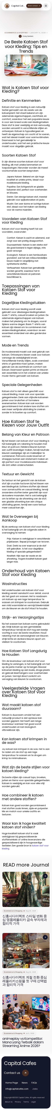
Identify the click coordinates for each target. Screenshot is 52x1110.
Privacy (18, 1102)
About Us (8, 1102)
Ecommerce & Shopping (16, 33)
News (25, 1082)
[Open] (45, 5)
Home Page (11, 1082)
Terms (26, 1102)
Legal (33, 1102)
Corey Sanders (28, 36)
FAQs (34, 1082)
